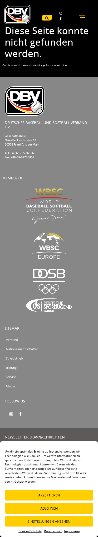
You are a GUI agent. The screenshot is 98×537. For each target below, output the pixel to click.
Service (11, 377)
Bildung (11, 368)
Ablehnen (49, 508)
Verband (12, 340)
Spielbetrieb (14, 358)
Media (10, 386)
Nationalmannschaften (22, 349)
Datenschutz (53, 531)
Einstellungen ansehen (49, 521)
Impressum (72, 531)
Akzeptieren (49, 495)
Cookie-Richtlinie (30, 531)
